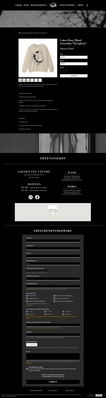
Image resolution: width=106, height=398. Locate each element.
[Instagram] (31, 197)
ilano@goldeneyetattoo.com (72, 180)
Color (62, 60)
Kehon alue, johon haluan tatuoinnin (38, 322)
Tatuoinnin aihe (31, 283)
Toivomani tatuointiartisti (35, 268)
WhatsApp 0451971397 (72, 192)
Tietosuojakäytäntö (11, 396)
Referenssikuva (31, 342)
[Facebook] (37, 197)
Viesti (28, 352)
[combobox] (74, 57)
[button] (87, 5)
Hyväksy (99, 395)
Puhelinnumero (31, 261)
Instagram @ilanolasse (72, 176)
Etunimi (29, 238)
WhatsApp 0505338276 (72, 178)
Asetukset (90, 395)
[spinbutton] (63, 70)
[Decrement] (61, 70)
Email (28, 253)
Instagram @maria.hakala (72, 190)
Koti (19, 33)
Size (61, 54)
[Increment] (66, 70)
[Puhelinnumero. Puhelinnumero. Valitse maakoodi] (28, 264)
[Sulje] (104, 395)
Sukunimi (30, 245)
